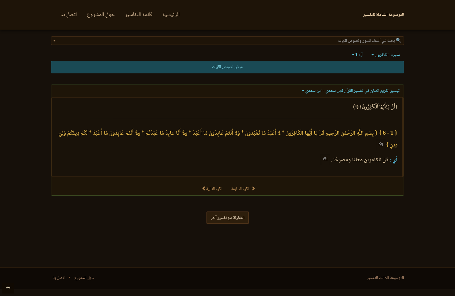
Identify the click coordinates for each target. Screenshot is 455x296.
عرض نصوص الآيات (227, 67)
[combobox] (227, 40)
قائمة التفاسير (139, 15)
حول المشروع (101, 15)
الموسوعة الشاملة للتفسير (385, 278)
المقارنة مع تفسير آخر (228, 218)
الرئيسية (171, 15)
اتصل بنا (68, 15)
